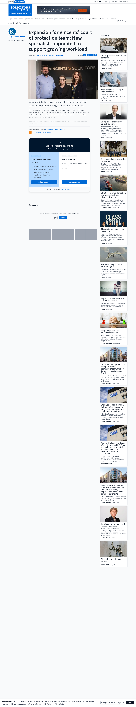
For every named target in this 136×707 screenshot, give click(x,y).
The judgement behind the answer (113, 560)
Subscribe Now (19, 2)
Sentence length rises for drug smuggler (112, 265)
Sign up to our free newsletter (120, 2)
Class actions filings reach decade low (112, 230)
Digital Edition (93, 19)
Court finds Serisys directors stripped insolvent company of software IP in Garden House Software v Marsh (113, 369)
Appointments (42, 55)
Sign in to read (66, 189)
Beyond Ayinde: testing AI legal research (112, 90)
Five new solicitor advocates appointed (113, 160)
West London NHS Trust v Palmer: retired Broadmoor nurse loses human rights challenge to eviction (113, 408)
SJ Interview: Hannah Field (113, 524)
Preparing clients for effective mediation (110, 331)
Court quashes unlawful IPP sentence (113, 56)
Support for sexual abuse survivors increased (112, 299)
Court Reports (72, 19)
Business (50, 19)
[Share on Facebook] (92, 55)
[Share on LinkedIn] (84, 55)
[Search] (126, 21)
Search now (82, 10)
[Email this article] (95, 55)
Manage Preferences (108, 703)
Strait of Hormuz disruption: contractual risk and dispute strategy (113, 195)
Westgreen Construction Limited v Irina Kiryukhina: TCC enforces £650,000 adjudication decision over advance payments (112, 489)
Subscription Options (108, 19)
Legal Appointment (16, 36)
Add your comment (57, 55)
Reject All (121, 703)
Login (11, 2)
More (25, 23)
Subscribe (63, 218)
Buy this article (74, 182)
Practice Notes (40, 19)
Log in (55, 218)
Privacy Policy (60, 704)
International (60, 19)
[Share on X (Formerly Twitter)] (88, 55)
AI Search (82, 19)
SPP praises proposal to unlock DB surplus (111, 122)
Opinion (22, 19)
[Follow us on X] (103, 2)
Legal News (12, 19)
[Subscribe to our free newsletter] (106, 2)
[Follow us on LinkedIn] (100, 2)
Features (29, 19)
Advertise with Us (14, 23)
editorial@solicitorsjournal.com (55, 129)
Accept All (130, 703)
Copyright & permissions (43, 133)
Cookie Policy (46, 704)
